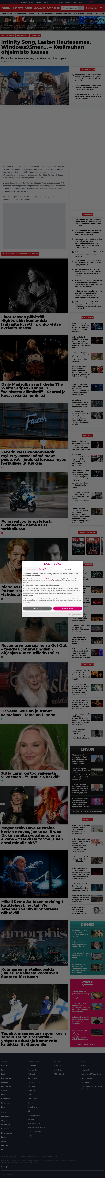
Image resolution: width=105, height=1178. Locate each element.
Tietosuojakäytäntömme (74, 614)
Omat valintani (37, 608)
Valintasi (68, 569)
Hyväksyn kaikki (67, 608)
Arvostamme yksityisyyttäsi (37, 569)
